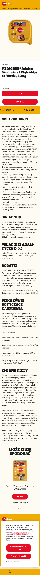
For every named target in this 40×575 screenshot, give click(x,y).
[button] (18, 508)
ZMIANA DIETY (29, 110)
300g (20, 94)
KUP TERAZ (20, 102)
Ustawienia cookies (13, 562)
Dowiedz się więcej (20, 502)
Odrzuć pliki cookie (19, 556)
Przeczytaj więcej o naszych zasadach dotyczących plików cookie (17, 534)
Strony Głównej (7, 9)
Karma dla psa (17, 9)
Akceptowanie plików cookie (18, 548)
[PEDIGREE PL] (9, 4)
